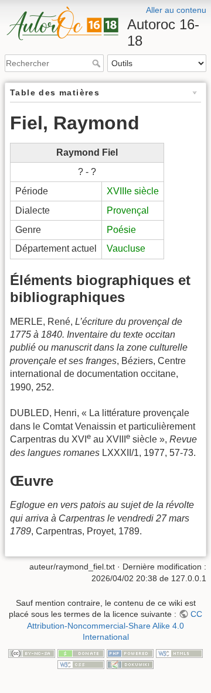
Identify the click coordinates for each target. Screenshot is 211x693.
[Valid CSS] (80, 664)
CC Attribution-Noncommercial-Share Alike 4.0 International (114, 625)
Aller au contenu (176, 10)
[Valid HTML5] (179, 652)
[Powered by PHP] (130, 652)
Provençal (128, 210)
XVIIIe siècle (133, 191)
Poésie (121, 230)
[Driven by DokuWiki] (130, 664)
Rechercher (97, 63)
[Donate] (80, 652)
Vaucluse (126, 248)
